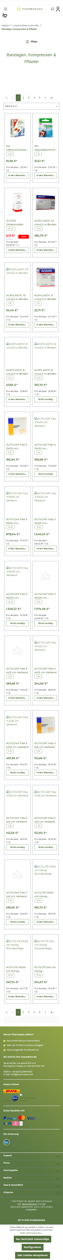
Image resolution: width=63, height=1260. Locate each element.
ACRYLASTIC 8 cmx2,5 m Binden (17, 371)
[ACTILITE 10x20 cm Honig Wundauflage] (17, 949)
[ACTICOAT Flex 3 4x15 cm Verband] (17, 650)
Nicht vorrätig (45, 399)
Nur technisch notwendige (32, 1239)
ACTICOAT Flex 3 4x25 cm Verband (45, 670)
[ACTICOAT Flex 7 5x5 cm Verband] (17, 874)
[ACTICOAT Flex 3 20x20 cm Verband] (45, 575)
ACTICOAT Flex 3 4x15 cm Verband (17, 670)
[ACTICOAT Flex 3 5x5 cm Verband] (45, 725)
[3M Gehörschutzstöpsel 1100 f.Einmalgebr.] (17, 127)
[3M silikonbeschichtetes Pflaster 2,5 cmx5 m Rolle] (45, 127)
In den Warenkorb (17, 175)
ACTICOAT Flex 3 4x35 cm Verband (17, 745)
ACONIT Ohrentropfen (15, 222)
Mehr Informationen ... (31, 1233)
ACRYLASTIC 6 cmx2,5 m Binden (45, 297)
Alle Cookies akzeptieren (32, 1255)
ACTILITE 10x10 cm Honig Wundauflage (43, 894)
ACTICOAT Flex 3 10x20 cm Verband (45, 521)
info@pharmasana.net (22, 1074)
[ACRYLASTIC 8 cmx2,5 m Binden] (17, 351)
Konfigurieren (32, 1247)
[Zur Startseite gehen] (29, 9)
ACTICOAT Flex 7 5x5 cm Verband (16, 894)
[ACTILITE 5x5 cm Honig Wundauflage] (45, 949)
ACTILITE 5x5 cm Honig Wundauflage (45, 969)
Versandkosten (29, 1204)
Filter (33, 41)
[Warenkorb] (5, 15)
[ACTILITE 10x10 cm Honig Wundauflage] (45, 874)
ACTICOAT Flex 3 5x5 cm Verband (45, 745)
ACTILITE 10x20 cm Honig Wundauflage (16, 969)
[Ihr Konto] (58, 9)
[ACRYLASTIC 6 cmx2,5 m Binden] (45, 277)
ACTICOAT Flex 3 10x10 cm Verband (16, 446)
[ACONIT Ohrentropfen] (17, 202)
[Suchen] (52, 9)
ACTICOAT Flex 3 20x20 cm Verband (45, 596)
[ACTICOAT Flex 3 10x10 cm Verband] (17, 426)
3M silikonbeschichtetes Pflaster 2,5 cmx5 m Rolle (45, 148)
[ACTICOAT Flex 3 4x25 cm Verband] (45, 650)
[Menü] (5, 9)
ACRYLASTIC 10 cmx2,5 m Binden (45, 222)
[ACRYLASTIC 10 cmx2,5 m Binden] (45, 202)
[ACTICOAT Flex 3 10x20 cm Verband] (45, 501)
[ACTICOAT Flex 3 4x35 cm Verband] (17, 725)
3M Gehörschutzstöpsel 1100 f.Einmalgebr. (17, 148)
